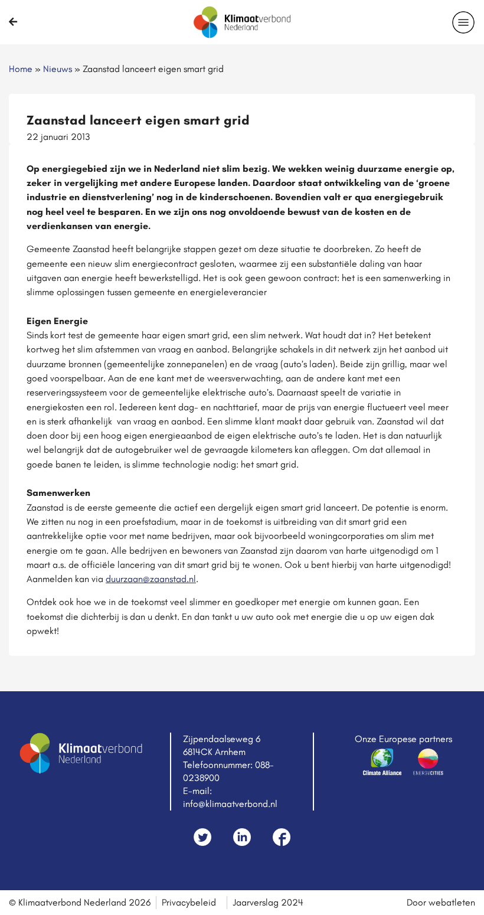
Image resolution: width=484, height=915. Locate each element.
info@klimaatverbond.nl (230, 803)
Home (20, 68)
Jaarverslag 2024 (268, 902)
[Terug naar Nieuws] (13, 22)
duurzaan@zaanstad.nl (151, 578)
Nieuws (57, 68)
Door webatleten (441, 902)
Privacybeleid (189, 902)
